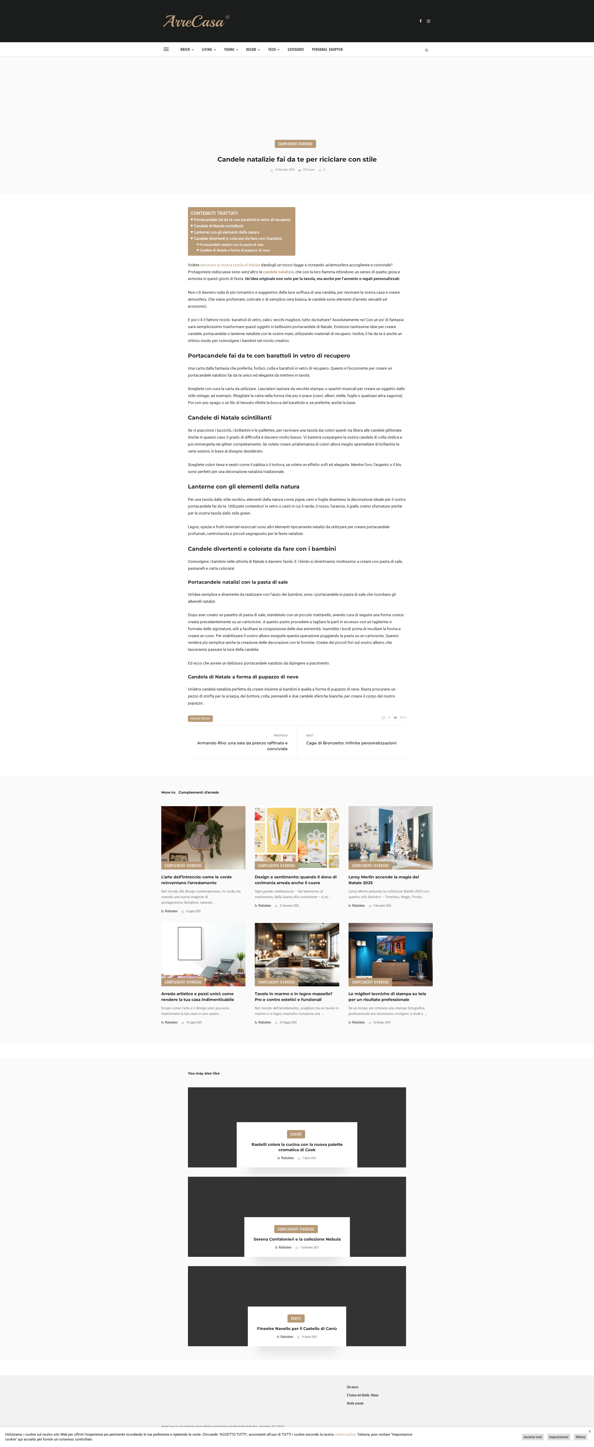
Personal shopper (327, 49)
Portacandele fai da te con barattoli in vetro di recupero (242, 219)
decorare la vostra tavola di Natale (230, 265)
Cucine (296, 1134)
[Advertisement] (297, 104)
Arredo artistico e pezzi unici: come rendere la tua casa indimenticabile (197, 996)
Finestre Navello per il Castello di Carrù (297, 1328)
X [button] (590, 1431)
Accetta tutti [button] (533, 1437)
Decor (251, 49)
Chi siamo (352, 1387)
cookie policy (345, 1434)
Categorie (296, 49)
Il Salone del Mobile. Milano (362, 1395)
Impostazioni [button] (558, 1437)
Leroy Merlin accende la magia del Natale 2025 (384, 880)
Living (207, 49)
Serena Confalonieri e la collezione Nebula (297, 1239)
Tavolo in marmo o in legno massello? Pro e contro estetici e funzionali (294, 996)
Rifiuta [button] (580, 1437)
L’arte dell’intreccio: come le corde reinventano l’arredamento (196, 880)
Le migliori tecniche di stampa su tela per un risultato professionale (387, 996)
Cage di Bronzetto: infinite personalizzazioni (351, 743)
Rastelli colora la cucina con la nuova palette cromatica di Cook (297, 1147)
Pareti (296, 1318)
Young (229, 49)
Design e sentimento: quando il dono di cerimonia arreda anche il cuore (296, 880)
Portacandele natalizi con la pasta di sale (232, 245)
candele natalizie (278, 272)
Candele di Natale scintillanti (218, 226)
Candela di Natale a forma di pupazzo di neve (235, 250)
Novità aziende (355, 1403)
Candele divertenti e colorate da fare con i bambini (238, 238)
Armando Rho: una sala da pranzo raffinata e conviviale (242, 746)
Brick (185, 49)
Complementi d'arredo (295, 143)
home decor (200, 718)
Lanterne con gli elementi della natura (226, 232)
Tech (272, 49)
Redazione (171, 910)
